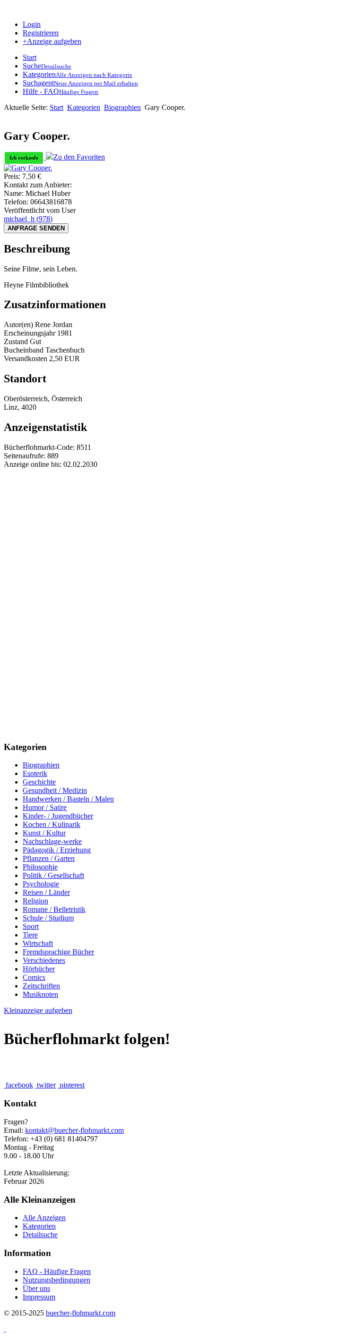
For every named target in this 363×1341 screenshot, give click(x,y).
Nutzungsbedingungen (56, 1280)
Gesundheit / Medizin (55, 790)
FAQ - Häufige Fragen (57, 1271)
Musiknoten (40, 994)
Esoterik (35, 773)
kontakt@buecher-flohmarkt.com (74, 1130)
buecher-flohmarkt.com (80, 1313)
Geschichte (39, 782)
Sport (31, 926)
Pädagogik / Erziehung (57, 850)
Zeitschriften (41, 986)
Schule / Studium (48, 918)
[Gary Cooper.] (28, 168)
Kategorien (83, 107)
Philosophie (40, 867)
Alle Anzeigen (44, 1218)
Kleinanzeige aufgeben (38, 1010)
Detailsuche (40, 1235)
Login (32, 24)
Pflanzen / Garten (49, 858)
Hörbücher (39, 969)
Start (56, 107)
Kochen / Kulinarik (51, 824)
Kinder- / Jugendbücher (58, 816)
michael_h (28, 219)
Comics (34, 977)
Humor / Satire (45, 807)
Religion (35, 901)
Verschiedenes (44, 960)
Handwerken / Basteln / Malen (68, 799)
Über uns (36, 1288)
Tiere (30, 935)
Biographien (122, 107)
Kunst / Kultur (44, 833)
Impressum (39, 1297)
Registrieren (41, 33)
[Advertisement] (181, 535)
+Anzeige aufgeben (52, 41)
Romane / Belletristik (54, 909)
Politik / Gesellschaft (53, 875)
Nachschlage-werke (52, 841)
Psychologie (41, 884)
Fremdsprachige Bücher (58, 952)
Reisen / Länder (46, 892)
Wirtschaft (38, 943)
